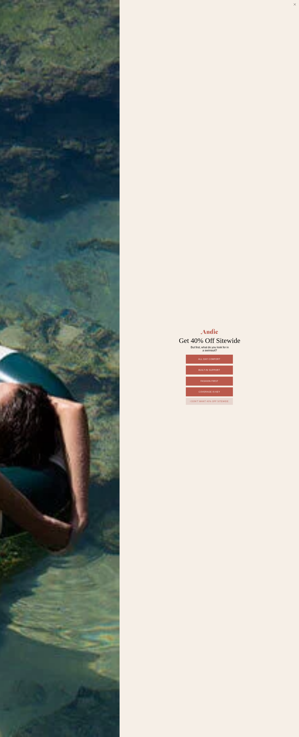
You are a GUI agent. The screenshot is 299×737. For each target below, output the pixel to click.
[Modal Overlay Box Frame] (149, 368)
